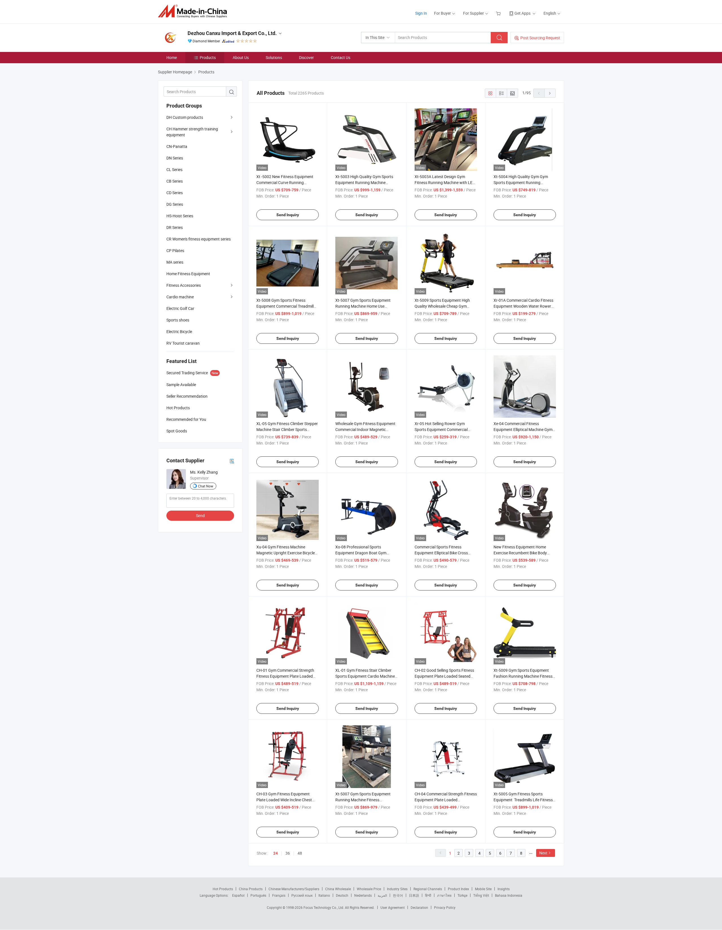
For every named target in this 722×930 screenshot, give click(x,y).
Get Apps (522, 13)
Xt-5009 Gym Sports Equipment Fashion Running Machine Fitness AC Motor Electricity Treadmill (523, 676)
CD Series (174, 192)
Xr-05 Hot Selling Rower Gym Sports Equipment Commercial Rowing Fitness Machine (441, 429)
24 (275, 853)
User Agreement (392, 907)
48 (300, 853)
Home (171, 57)
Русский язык (301, 895)
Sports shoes (177, 320)
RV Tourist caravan (183, 343)
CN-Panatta (176, 146)
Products (208, 57)
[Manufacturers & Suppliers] (194, 11)
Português (258, 895)
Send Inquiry (287, 215)
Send (200, 515)
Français (278, 895)
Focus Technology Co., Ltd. (324, 907)
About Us (241, 57)
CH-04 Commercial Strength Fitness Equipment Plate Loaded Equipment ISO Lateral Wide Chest (446, 799)
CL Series (174, 169)
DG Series (174, 204)
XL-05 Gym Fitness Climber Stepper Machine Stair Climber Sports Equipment (287, 429)
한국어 (398, 895)
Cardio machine (180, 296)
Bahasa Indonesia (508, 895)
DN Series (174, 158)
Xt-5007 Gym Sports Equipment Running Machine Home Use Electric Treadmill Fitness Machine (364, 306)
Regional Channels (427, 889)
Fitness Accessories (183, 285)
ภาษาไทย (444, 895)
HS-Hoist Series (179, 215)
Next (543, 852)
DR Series (174, 227)
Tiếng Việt (481, 895)
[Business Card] (232, 461)
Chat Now (205, 486)
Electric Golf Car (180, 308)
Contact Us (340, 57)
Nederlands (363, 895)
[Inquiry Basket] (499, 13)
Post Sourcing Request (540, 37)
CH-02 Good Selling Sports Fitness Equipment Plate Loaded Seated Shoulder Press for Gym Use (444, 676)
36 (287, 853)
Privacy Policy (444, 907)
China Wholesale (338, 889)
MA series (174, 262)
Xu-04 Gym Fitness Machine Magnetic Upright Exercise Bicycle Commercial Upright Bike (285, 552)
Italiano (324, 895)
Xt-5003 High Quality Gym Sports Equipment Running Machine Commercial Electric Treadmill (364, 182)
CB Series (174, 181)
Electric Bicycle (179, 331)
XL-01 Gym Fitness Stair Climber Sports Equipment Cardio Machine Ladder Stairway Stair (365, 676)
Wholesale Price (369, 889)
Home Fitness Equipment (188, 273)
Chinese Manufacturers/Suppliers (293, 889)
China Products (251, 889)
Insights (504, 889)
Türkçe (462, 895)
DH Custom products (184, 117)
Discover (306, 57)
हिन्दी (428, 895)
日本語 (414, 895)
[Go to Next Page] (550, 93)
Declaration (419, 907)
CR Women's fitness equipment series (198, 239)
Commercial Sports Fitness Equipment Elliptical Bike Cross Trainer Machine (441, 552)
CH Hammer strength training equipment (192, 131)
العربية (382, 895)
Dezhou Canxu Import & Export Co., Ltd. (232, 33)
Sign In (421, 13)
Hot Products (223, 889)
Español (238, 895)
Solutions (274, 57)
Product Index (458, 889)
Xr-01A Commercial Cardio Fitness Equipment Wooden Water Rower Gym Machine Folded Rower (523, 306)
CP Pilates (175, 250)
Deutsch (342, 895)
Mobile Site (483, 889)
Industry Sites (397, 889)
